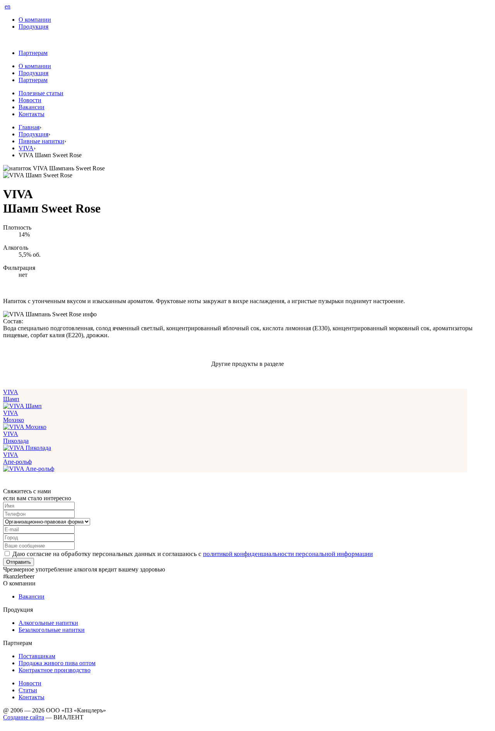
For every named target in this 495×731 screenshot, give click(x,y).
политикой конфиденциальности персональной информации (288, 554)
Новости (30, 100)
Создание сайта (23, 717)
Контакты (31, 114)
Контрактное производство (54, 670)
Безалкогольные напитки (52, 629)
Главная (29, 127)
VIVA (26, 148)
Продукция (33, 26)
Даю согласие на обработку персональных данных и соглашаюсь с (192, 554)
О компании (35, 19)
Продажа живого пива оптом (57, 663)
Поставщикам (37, 656)
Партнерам (33, 53)
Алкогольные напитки (48, 622)
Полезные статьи (41, 93)
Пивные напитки (41, 141)
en (7, 6)
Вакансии (31, 107)
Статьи (28, 690)
